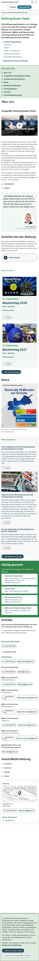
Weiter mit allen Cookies (14, 951)
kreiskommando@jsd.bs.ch (29, 712)
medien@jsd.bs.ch (11, 752)
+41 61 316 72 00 (10, 810)
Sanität (6, 48)
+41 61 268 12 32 (10, 661)
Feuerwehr (8, 45)
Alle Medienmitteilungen (13, 557)
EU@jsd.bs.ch (25, 672)
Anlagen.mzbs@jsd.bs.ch (28, 697)
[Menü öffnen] (36, 2)
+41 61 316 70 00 (10, 684)
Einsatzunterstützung (12, 54)
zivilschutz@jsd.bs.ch (28, 725)
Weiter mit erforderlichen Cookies (17, 955)
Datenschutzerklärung (11, 945)
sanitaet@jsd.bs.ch (27, 661)
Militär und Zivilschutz (12, 51)
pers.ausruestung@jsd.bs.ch (28, 738)
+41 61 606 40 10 (10, 725)
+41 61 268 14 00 (10, 646)
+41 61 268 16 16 (10, 672)
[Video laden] (19, 125)
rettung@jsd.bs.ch (27, 810)
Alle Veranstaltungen (12, 372)
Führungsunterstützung (12, 57)
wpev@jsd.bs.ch (26, 684)
